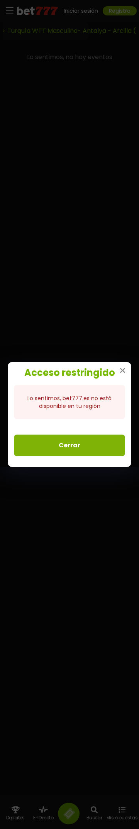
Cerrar (69, 445)
